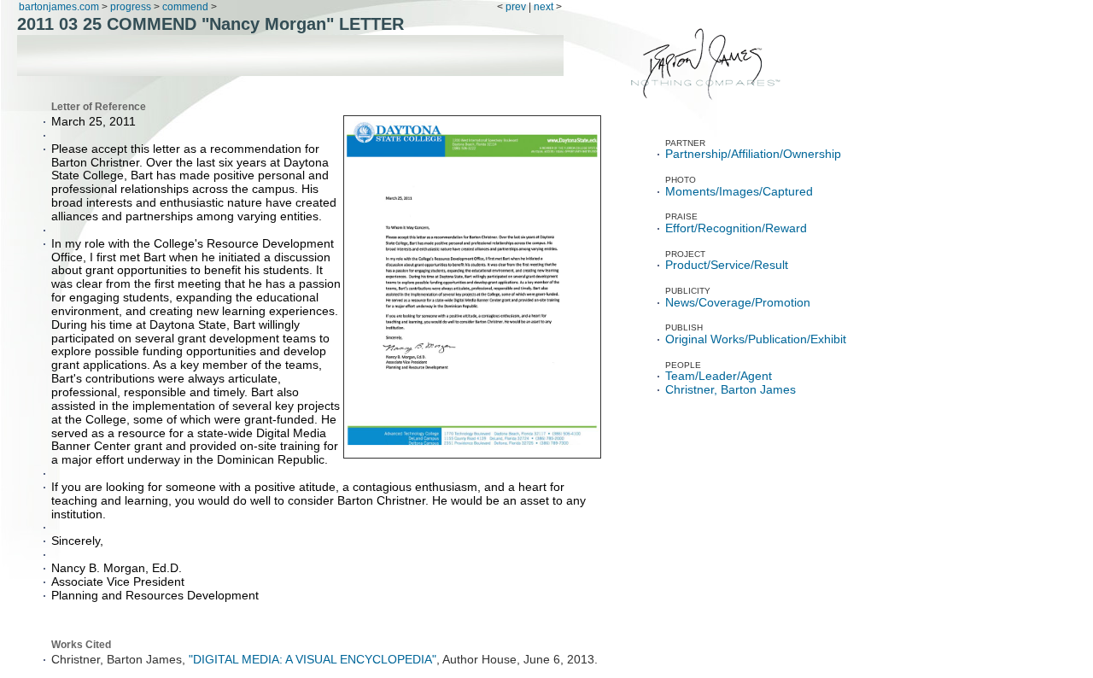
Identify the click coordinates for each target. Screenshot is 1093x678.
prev (516, 7)
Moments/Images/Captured (739, 191)
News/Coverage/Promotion (737, 302)
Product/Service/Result (726, 265)
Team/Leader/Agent (718, 376)
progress (130, 7)
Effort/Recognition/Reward (736, 228)
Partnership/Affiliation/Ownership (753, 154)
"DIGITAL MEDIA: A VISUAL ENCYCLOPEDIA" (312, 659)
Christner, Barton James (730, 389)
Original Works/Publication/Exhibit (755, 339)
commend (185, 7)
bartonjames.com (60, 7)
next (543, 7)
